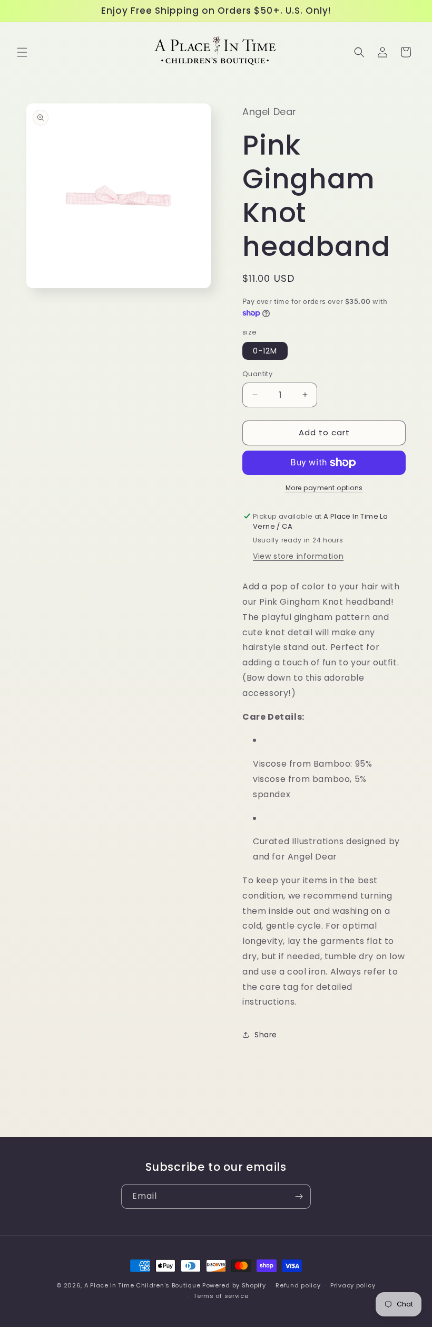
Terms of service (220, 1296)
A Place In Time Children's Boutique (142, 1285)
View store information (298, 556)
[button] (22, 52)
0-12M (265, 351)
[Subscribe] (298, 1196)
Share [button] (265, 1034)
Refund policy (298, 1285)
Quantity (257, 374)
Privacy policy (353, 1285)
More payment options (324, 487)
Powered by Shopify (234, 1285)
